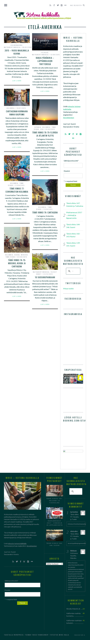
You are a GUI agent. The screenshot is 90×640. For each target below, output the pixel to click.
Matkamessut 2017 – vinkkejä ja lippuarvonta (74, 215)
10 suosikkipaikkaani (45, 277)
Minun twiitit (68, 288)
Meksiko (24, 255)
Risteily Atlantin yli (73, 609)
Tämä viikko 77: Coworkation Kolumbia (17, 190)
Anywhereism (68, 117)
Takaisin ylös (79, 635)
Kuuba (17, 255)
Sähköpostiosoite (71, 161)
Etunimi (67, 171)
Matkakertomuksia (12, 47)
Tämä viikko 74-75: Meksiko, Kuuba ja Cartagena (17, 263)
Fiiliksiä (44, 52)
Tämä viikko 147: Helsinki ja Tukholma (54, 501)
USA (42, 129)
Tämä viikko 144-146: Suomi (54, 544)
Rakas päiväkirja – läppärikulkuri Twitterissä (45, 61)
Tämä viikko (10, 257)
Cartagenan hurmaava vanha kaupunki (17, 113)
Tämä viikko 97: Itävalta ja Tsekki (74, 516)
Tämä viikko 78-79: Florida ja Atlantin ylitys (45, 134)
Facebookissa (73, 298)
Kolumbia (11, 108)
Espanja (37, 127)
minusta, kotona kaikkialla (17, 543)
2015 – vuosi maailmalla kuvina (17, 52)
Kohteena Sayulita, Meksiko (74, 555)
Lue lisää (16, 80)
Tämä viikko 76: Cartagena (45, 212)
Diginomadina (16, 45)
